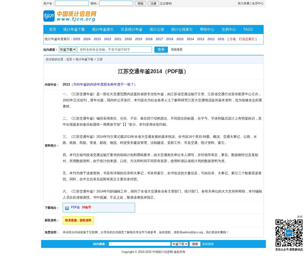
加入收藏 (243, 3)
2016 (169, 39)
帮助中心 (207, 29)
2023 (97, 39)
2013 (200, 39)
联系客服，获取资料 (78, 220)
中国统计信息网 (162, 252)
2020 (128, 39)
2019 (138, 39)
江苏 (100, 59)
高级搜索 (176, 49)
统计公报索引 (182, 29)
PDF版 (75, 207)
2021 (118, 39)
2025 (76, 39)
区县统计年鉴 (131, 29)
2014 (190, 39)
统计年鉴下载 (74, 29)
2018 (149, 39)
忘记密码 (166, 3)
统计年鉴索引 (103, 29)
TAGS (248, 29)
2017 (159, 39)
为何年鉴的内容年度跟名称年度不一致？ (103, 84)
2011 (221, 39)
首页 (52, 29)
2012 (211, 39)
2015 (180, 39)
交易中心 (229, 29)
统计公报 (157, 29)
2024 (87, 39)
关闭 (300, 216)
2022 (107, 39)
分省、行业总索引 (242, 39)
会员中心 (258, 3)
